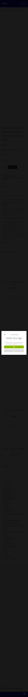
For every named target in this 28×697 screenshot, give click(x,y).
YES (14, 347)
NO (14, 350)
